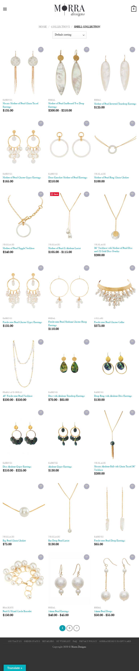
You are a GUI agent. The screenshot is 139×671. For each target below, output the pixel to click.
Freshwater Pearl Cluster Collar (109, 322)
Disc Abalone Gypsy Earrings (17, 466)
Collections (60, 27)
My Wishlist (63, 641)
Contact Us (15, 641)
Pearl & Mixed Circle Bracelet (17, 611)
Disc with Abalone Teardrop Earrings (66, 396)
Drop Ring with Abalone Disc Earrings (113, 396)
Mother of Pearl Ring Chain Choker (111, 177)
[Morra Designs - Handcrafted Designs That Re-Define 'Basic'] (69, 9)
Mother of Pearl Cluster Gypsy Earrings (22, 177)
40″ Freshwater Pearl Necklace (17, 396)
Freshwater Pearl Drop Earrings (109, 540)
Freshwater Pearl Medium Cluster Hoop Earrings (67, 324)
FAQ (75, 641)
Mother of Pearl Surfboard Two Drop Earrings (66, 105)
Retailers (48, 641)
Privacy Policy (88, 641)
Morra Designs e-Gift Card (115, 641)
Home (43, 27)
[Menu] (5, 9)
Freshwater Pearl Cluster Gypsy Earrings (22, 322)
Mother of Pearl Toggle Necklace (18, 248)
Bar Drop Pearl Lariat (58, 540)
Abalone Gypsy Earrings (60, 466)
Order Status (32, 641)
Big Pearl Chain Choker (14, 540)
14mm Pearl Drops (103, 611)
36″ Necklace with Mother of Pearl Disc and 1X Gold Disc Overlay (113, 250)
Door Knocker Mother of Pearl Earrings (67, 177)
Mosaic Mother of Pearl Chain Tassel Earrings (20, 105)
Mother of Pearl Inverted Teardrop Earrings (115, 104)
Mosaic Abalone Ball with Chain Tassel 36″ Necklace (115, 468)
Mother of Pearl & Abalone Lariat (64, 248)
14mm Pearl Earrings (58, 611)
